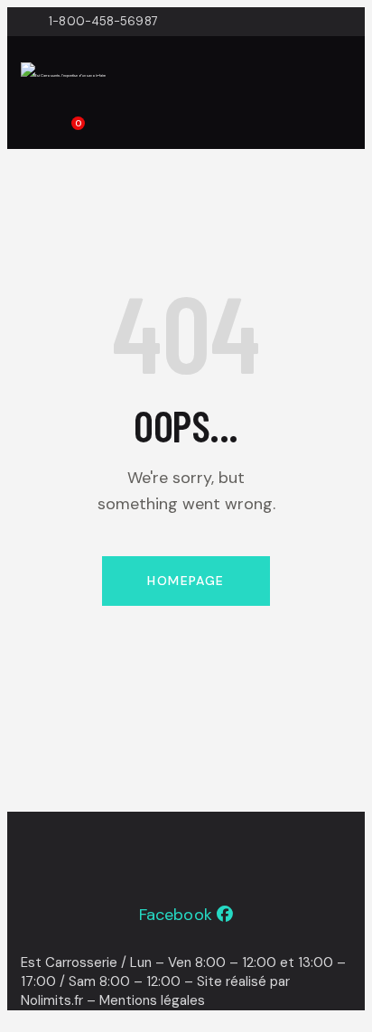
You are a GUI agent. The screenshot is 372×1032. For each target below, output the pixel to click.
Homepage (185, 580)
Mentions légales (152, 1000)
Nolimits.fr (52, 1000)
